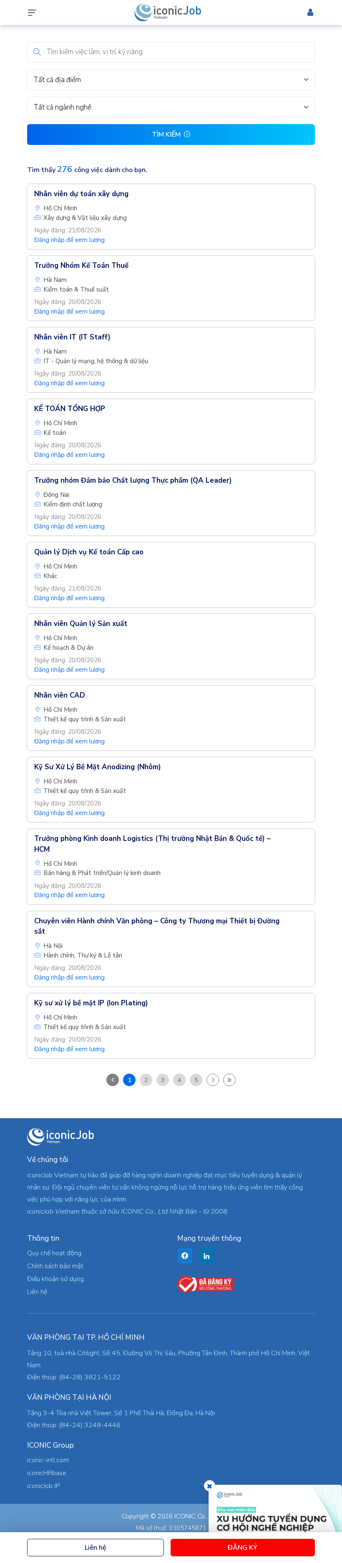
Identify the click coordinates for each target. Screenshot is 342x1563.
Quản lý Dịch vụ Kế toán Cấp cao (88, 552)
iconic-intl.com (48, 1460)
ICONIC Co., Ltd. (197, 1516)
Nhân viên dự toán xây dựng (81, 194)
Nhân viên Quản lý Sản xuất (80, 623)
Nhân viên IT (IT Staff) (72, 337)
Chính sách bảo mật (55, 1266)
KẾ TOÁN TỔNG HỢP (69, 409)
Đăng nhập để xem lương (69, 240)
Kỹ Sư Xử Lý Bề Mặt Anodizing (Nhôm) (97, 767)
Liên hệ (95, 1547)
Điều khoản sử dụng (55, 1279)
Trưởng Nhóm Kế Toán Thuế (81, 265)
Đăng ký (242, 1547)
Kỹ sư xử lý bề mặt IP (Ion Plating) (91, 1003)
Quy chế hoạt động (54, 1253)
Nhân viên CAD (59, 695)
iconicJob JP (43, 1486)
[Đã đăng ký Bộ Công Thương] (205, 1284)
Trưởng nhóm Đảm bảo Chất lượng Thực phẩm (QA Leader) (133, 480)
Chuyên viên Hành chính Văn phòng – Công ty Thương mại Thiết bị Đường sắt (156, 926)
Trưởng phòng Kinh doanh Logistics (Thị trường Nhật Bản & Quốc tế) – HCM (152, 844)
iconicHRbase (46, 1473)
